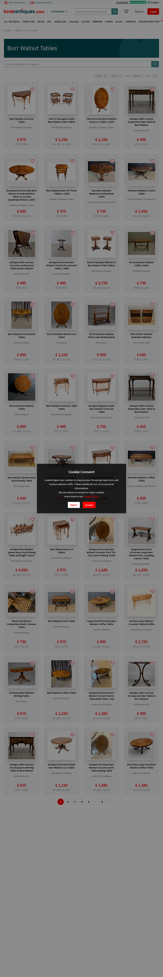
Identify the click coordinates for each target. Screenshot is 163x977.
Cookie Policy (91, 496)
